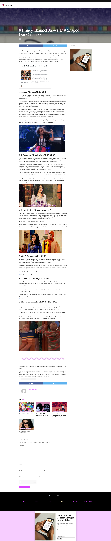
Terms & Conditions (87, 501)
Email (21, 471)
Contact (49, 501)
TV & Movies (39, 38)
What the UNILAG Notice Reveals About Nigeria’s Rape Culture (42, 415)
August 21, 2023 (33, 38)
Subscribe (59, 538)
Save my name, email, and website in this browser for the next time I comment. (38, 477)
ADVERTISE (7, 1)
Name (21, 464)
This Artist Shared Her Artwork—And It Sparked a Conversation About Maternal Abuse (59, 415)
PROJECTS (67, 5)
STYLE (45, 5)
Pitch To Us (84, 5)
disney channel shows (31, 379)
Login (109, 1)
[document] (55, 526)
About (23, 501)
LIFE (60, 5)
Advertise (36, 501)
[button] (55, 512)
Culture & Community (25, 411)
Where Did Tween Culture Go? (25, 413)
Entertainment (45, 38)
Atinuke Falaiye (25, 38)
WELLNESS (53, 5)
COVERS (75, 5)
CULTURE (38, 5)
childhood (24, 379)
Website (46, 470)
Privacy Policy (75, 501)
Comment (22, 445)
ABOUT (2, 1)
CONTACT (12, 1)
